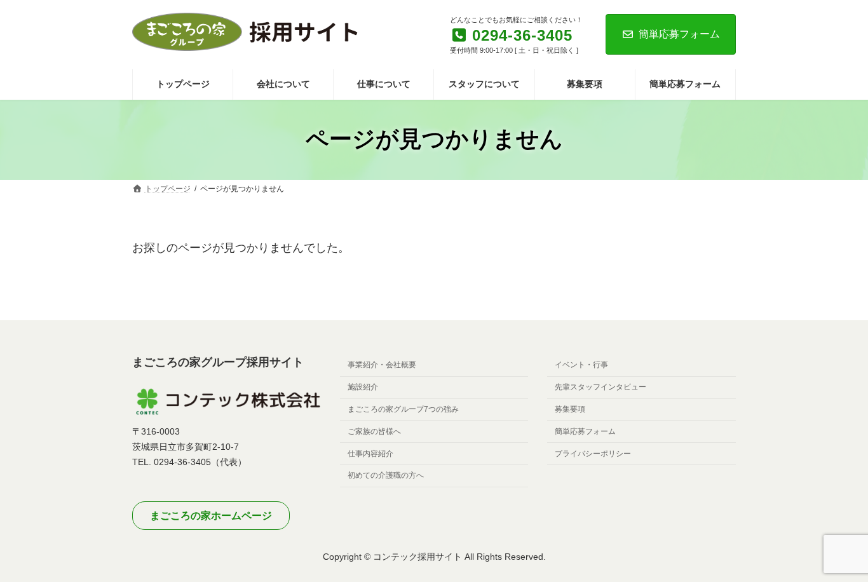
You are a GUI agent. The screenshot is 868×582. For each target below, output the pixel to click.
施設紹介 (363, 386)
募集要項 (570, 409)
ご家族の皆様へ (374, 431)
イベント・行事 (581, 365)
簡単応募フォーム (679, 34)
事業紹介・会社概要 (382, 365)
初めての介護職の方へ (386, 475)
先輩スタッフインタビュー (600, 386)
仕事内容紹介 (370, 453)
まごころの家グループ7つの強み (403, 409)
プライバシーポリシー (593, 453)
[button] (211, 516)
